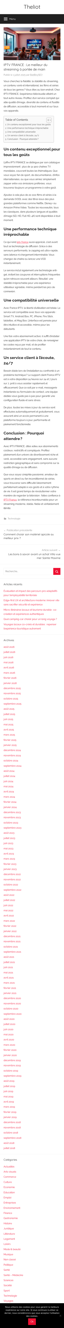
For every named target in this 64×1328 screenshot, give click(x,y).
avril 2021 (9, 977)
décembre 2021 (12, 936)
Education (9, 1192)
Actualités (9, 1166)
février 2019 (10, 1112)
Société (8, 1285)
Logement (9, 1239)
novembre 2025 (12, 693)
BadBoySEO (36, 75)
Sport (7, 1290)
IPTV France (10, 499)
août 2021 (9, 956)
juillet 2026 (9, 652)
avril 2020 (9, 1039)
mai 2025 (8, 724)
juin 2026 (8, 657)
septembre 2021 (12, 951)
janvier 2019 (10, 1117)
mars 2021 (9, 982)
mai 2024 (8, 786)
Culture (8, 1182)
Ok (32, 1321)
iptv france (22, 242)
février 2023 (10, 864)
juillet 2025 (9, 714)
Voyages (8, 1300)
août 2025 (9, 708)
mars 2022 (9, 920)
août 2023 (9, 832)
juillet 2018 (9, 1148)
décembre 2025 (12, 688)
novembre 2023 (12, 817)
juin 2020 (8, 1029)
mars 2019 (9, 1106)
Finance (8, 1213)
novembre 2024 (12, 755)
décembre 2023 (12, 812)
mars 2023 (9, 858)
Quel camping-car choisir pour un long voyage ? (30, 619)
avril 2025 (9, 729)
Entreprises (10, 1202)
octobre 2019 (11, 1070)
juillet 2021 (9, 962)
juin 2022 (8, 905)
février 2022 (10, 926)
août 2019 (9, 1081)
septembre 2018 (12, 1137)
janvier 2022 (10, 931)
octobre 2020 (11, 1008)
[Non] (60, 1315)
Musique (8, 1254)
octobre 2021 (11, 946)
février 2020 (10, 1050)
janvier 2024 (10, 807)
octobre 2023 (11, 822)
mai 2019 (8, 1096)
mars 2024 (9, 796)
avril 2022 (9, 915)
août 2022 (9, 895)
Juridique (9, 1228)
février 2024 (10, 801)
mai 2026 (9, 662)
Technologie (14, 518)
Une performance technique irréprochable (27, 128)
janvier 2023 (10, 869)
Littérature (9, 1233)
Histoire (8, 1223)
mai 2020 (9, 1034)
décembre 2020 (12, 998)
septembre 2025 (12, 703)
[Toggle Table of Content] (47, 120)
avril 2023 (9, 853)
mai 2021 (8, 972)
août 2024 (9, 771)
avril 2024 (9, 791)
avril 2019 (9, 1101)
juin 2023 (8, 843)
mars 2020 (9, 1044)
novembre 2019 (12, 1065)
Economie (9, 1187)
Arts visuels (10, 1171)
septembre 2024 (12, 765)
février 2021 (10, 988)
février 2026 (10, 677)
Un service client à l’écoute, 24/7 (23, 135)
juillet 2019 (9, 1086)
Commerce (10, 1176)
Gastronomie (11, 1218)
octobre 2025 (11, 698)
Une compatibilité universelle (21, 131)
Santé (7, 1269)
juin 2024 (8, 781)
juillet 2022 (9, 900)
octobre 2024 (11, 760)
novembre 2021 (12, 941)
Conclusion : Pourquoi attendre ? (23, 139)
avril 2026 (9, 667)
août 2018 (9, 1143)
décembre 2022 (12, 874)
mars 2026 (9, 672)
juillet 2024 (9, 776)
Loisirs (7, 1244)
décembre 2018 (12, 1122)
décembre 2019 (12, 1060)
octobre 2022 (11, 884)
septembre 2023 (12, 827)
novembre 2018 (12, 1127)
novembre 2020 (12, 1003)
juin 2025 (8, 719)
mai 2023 (8, 848)
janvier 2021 (10, 993)
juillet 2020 (9, 1024)
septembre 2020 (13, 1013)
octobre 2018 (11, 1132)
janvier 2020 (10, 1055)
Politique (8, 1264)
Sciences (8, 1280)
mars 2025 (9, 734)
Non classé (10, 1259)
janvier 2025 (10, 745)
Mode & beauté (12, 1249)
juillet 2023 (9, 838)
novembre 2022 (12, 879)
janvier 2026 (10, 683)
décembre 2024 (12, 750)
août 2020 (9, 1019)
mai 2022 (8, 910)
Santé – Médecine (13, 1275)
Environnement (12, 1208)
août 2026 (9, 647)
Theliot (32, 6)
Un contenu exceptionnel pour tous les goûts (29, 124)
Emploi (7, 1197)
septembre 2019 (12, 1075)
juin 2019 (8, 1091)
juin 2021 (8, 967)
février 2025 (10, 740)
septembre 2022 (12, 889)
